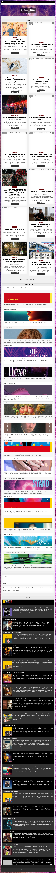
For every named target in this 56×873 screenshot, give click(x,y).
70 (27, 279)
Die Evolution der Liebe (8, 839)
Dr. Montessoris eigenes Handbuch (11, 497)
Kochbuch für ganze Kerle (8, 693)
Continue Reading (15, 53)
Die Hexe (5, 346)
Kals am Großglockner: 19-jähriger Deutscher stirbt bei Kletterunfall (41, 45)
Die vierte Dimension (8, 327)
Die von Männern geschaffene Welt (10, 826)
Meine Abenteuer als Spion (8, 786)
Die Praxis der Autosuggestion (10, 291)
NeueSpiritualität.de (28, 10)
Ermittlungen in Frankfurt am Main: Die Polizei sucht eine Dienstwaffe (15, 155)
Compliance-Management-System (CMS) (11, 852)
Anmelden (5, 576)
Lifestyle (15, 37)
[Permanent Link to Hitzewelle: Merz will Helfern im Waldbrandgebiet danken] (41, 67)
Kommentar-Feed (7, 581)
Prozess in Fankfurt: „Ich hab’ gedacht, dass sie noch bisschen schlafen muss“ (41, 192)
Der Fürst (5, 667)
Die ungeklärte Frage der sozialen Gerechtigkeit (13, 614)
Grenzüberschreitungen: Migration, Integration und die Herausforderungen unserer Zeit (22, 680)
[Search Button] (28, 866)
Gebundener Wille (8, 478)
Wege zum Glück (7, 553)
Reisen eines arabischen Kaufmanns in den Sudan (14, 653)
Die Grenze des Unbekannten (10, 402)
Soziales (15, 75)
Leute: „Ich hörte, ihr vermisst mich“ (14, 229)
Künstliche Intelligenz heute (9, 799)
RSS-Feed (11, 44)
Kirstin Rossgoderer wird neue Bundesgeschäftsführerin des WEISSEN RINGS (15, 79)
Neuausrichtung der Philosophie (10, 720)
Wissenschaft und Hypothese (9, 640)
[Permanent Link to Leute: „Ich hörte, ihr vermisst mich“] (14, 216)
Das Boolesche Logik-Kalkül (9, 706)
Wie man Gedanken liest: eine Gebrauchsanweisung (15, 534)
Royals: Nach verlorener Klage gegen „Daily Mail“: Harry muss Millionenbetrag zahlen (41, 155)
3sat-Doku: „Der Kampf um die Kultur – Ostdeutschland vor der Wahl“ (41, 225)
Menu (5, 2)
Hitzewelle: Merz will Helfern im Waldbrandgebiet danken (41, 80)
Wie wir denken (6, 760)
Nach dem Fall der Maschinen (9, 600)
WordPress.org (6, 583)
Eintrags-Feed (6, 578)
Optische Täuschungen (9, 384)
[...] (21, 305)
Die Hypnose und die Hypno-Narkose (12, 365)
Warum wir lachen (8, 309)
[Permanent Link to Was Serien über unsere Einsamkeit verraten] (14, 104)
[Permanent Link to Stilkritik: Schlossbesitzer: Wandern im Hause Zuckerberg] (41, 104)
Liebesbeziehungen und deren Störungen (12, 440)
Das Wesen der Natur (7, 733)
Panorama (42, 42)
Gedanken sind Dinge (8, 516)
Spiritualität (15, 115)
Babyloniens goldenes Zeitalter (9, 627)
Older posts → (33, 279)
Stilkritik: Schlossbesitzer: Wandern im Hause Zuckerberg (41, 118)
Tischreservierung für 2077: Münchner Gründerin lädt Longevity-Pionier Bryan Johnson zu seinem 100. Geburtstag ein (14, 41)
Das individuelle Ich (8, 422)
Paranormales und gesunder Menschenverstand (14, 460)
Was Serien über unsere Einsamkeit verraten (14, 117)
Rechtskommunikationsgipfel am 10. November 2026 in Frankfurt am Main (41, 263)
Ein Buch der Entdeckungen (9, 813)
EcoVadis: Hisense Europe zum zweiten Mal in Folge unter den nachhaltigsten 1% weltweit (14, 261)
